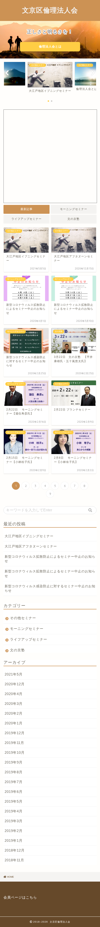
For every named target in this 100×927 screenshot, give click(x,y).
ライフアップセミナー (26, 219)
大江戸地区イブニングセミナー (29, 536)
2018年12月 (15, 850)
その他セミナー (23, 618)
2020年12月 (15, 684)
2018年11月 (14, 860)
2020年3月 (14, 704)
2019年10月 (15, 752)
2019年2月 (14, 831)
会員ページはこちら (20, 897)
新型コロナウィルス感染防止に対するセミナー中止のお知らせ (50, 588)
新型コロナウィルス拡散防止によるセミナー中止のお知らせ (50, 559)
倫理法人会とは (50, 46)
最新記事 (26, 209)
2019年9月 (14, 762)
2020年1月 (14, 723)
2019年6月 (14, 792)
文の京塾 (73, 219)
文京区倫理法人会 (50, 10)
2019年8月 (14, 772)
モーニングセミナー (73, 209)
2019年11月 (14, 743)
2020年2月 (14, 713)
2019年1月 (14, 840)
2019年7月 (14, 782)
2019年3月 (14, 821)
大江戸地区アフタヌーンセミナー (31, 546)
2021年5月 (14, 674)
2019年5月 (14, 801)
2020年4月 (14, 694)
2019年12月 (15, 733)
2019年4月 (14, 811)
